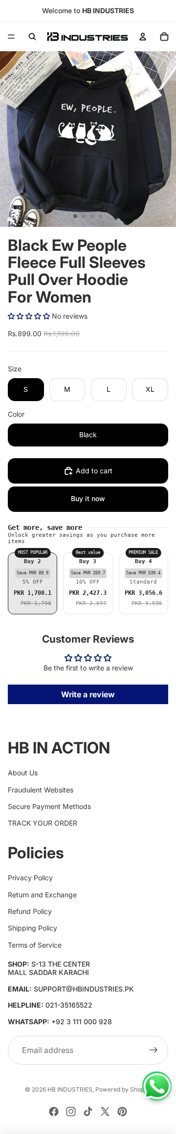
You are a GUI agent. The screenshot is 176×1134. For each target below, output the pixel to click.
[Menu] (11, 36)
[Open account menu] (143, 36)
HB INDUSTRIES (69, 1089)
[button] (29, 316)
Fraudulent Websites (40, 790)
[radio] (32, 583)
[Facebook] (54, 1111)
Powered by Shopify (123, 1089)
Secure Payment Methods (49, 806)
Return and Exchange (42, 895)
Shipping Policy (32, 928)
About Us (23, 773)
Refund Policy (30, 911)
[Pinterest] (122, 1111)
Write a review (88, 694)
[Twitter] (105, 1111)
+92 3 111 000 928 (81, 1021)
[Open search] (32, 36)
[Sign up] (153, 1050)
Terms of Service (35, 945)
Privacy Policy (30, 877)
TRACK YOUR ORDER (42, 823)
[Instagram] (71, 1111)
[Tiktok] (88, 1111)
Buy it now (88, 498)
